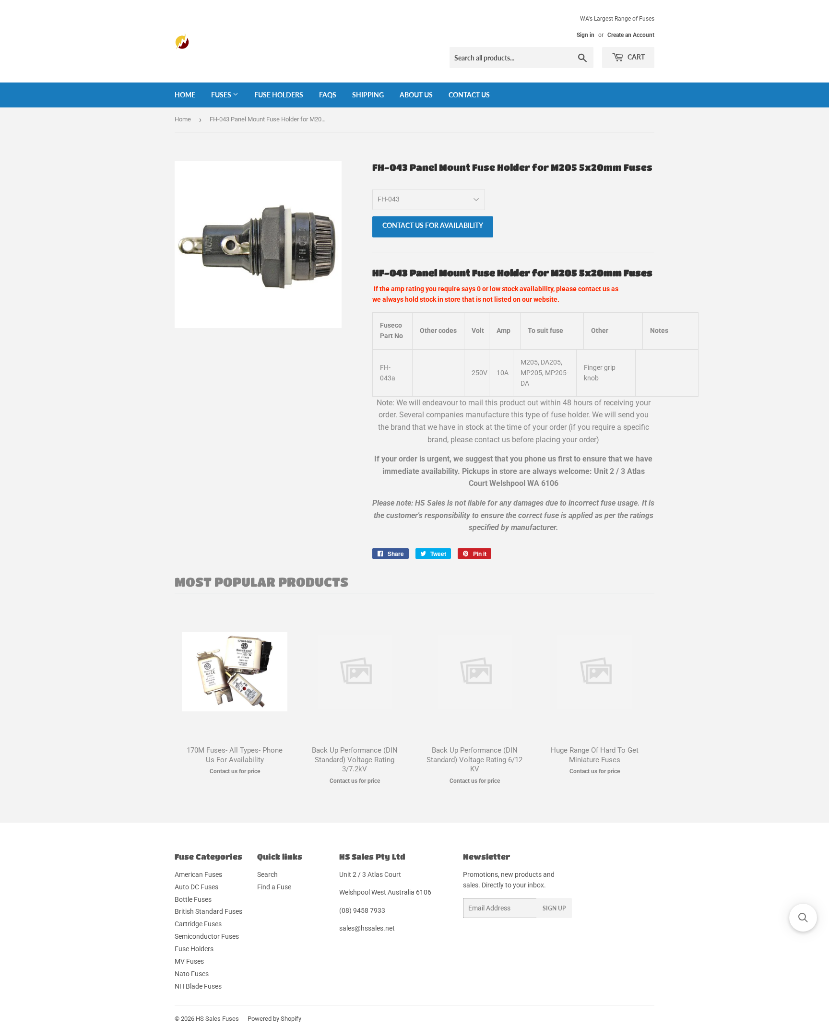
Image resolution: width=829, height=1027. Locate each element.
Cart (635, 57)
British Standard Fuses (208, 911)
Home (185, 95)
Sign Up (554, 908)
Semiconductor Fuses (207, 936)
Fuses (222, 95)
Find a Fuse (274, 887)
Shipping (368, 95)
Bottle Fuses (193, 899)
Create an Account (630, 35)
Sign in (585, 35)
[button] (803, 918)
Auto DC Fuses (196, 887)
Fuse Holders (278, 95)
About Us (416, 95)
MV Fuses (189, 961)
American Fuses (198, 874)
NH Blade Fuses (198, 986)
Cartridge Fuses (198, 924)
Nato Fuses (192, 974)
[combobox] (521, 57)
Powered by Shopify (274, 1018)
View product (234, 681)
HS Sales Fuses (217, 1018)
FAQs (327, 95)
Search (267, 874)
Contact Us (469, 95)
